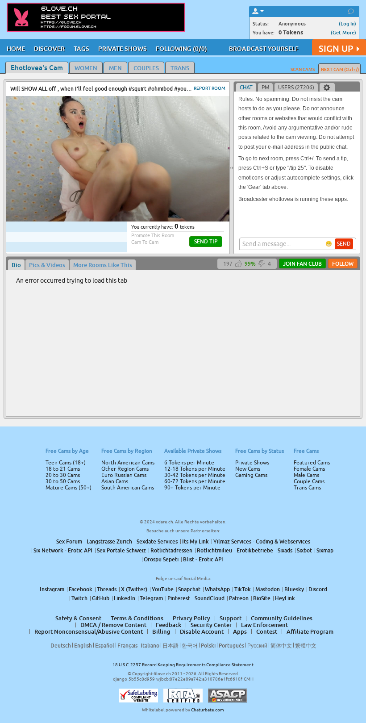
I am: (123, 365)
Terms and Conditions (211, 385)
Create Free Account (183, 424)
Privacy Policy (201, 397)
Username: (116, 331)
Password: (117, 349)
